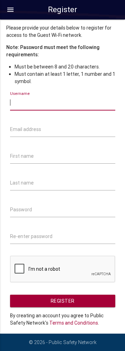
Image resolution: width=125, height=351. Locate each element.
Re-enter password (31, 236)
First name (22, 156)
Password (21, 209)
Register (63, 301)
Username (20, 93)
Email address (25, 129)
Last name (22, 183)
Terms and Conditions (73, 323)
